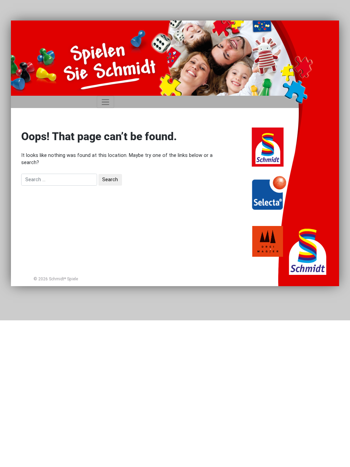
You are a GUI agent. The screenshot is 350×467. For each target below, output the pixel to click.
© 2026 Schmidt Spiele (55, 279)
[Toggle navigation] (105, 102)
